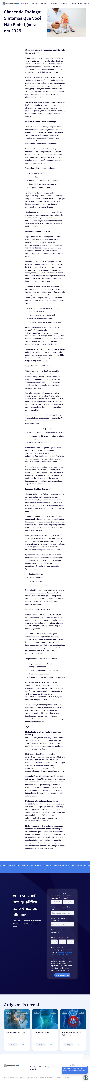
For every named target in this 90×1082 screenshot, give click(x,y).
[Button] (24, 1044)
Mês (52, 938)
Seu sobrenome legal (67, 895)
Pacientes (33, 1067)
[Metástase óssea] (46, 1011)
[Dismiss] (88, 1067)
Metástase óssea (43, 1032)
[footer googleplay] (82, 1065)
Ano (68, 938)
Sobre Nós (33, 1069)
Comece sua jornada (62, 975)
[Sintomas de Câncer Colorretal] (18, 1011)
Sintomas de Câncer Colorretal (16, 1033)
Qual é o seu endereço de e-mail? (60, 908)
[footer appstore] (73, 1065)
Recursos (56, 1067)
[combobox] (52, 924)
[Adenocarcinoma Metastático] (74, 1011)
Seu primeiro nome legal (55, 897)
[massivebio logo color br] (11, 3)
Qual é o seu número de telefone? (59, 919)
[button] (75, 1070)
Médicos (40, 1067)
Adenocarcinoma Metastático (71, 1033)
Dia (60, 938)
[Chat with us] (85, 1077)
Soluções (48, 1067)
